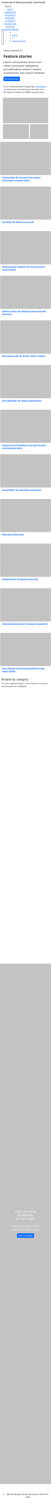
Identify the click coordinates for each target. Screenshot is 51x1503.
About (10, 9)
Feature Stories (19, 41)
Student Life (10, 24)
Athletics (10, 26)
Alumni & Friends (10, 29)
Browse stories (11, 79)
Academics (10, 15)
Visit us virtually (25, 1235)
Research (10, 18)
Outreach (10, 21)
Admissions (10, 12)
